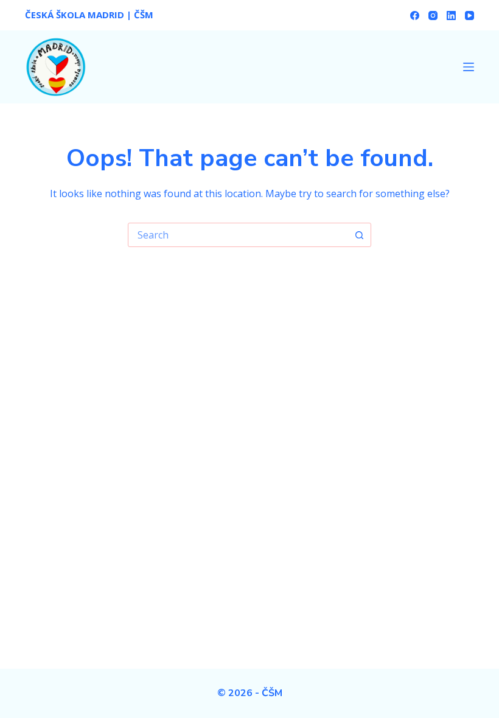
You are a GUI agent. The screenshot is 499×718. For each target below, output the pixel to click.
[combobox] (237, 235)
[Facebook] (414, 15)
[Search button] (359, 234)
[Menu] (468, 66)
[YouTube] (469, 15)
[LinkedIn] (451, 15)
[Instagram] (433, 15)
